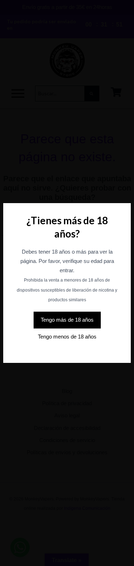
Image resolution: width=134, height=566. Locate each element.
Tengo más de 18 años (67, 320)
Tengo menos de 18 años (67, 337)
